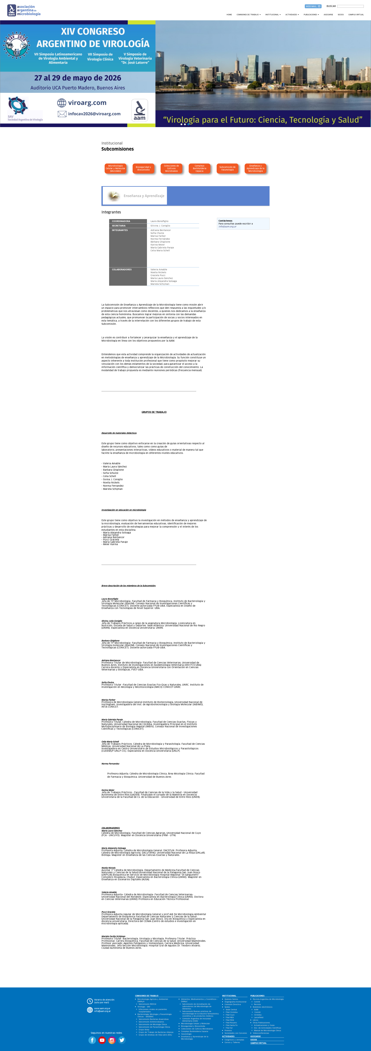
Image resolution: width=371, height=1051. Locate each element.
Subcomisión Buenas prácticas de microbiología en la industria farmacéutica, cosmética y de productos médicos (200, 1013)
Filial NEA (230, 1017)
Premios (228, 1030)
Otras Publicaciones (261, 1023)
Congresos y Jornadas (234, 1040)
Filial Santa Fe (232, 1025)
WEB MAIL (313, 6)
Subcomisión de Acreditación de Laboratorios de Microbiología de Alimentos (196, 1006)
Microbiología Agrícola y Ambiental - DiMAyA (153, 1000)
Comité (257, 1002)
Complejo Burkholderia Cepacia (199, 168)
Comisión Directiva (233, 1004)
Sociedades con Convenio (236, 1033)
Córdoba (257, 1015)
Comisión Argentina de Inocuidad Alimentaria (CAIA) (196, 1019)
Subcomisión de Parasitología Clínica (154, 1027)
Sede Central (231, 1009)
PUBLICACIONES (310, 14)
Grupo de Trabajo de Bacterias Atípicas (156, 1032)
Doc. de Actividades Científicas (267, 1028)
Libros (255, 1020)
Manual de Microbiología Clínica (267, 1030)
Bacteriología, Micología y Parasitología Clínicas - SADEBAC (155, 1015)
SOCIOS (341, 14)
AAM (256, 1009)
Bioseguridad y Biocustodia (143, 168)
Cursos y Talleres (232, 1042)
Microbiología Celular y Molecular (195, 1023)
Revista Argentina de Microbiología (268, 999)
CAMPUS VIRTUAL (356, 14)
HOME (229, 14)
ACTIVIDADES (291, 14)
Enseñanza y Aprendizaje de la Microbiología (255, 168)
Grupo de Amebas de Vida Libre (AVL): (155, 1035)
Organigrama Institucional (235, 1002)
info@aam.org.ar (227, 226)
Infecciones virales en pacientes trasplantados (153, 1010)
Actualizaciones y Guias (264, 1025)
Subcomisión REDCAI (147, 1004)
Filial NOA (230, 1020)
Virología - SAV (144, 1007)
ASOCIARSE (328, 14)
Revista (257, 1004)
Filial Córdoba (232, 1012)
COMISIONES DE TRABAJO (248, 14)
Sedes (227, 1007)
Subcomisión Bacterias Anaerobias (154, 1019)
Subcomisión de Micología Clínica (153, 1024)
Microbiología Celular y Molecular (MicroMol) (115, 168)
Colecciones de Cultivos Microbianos (171, 168)
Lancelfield (258, 1017)
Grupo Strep (144, 1030)
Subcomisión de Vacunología (227, 168)
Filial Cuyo (230, 1015)
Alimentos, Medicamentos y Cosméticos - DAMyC (199, 1000)
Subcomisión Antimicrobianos (151, 1022)
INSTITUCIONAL (272, 14)
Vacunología (186, 1034)
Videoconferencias (261, 1033)
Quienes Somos (231, 999)
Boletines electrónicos (262, 1007)
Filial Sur (229, 1028)
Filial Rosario (231, 1023)
